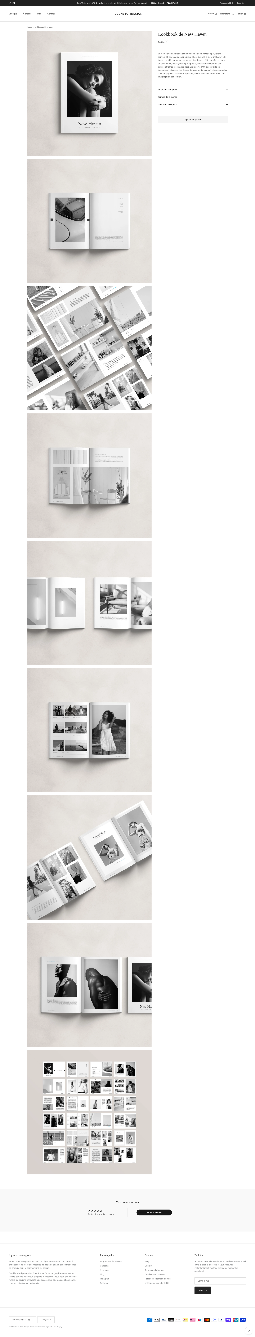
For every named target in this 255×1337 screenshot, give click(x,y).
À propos (27, 14)
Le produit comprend (168, 89)
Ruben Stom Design (21, 1327)
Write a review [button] (154, 1212)
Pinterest (104, 1283)
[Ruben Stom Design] (127, 13)
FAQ (147, 1261)
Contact (51, 14)
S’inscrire (202, 1290)
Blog (39, 14)
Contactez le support (167, 104)
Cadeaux (104, 1266)
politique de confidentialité (157, 1283)
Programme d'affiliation (111, 1261)
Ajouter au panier (193, 119)
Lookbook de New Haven (44, 27)
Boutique (13, 14)
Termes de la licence (167, 97)
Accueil (29, 27)
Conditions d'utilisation (155, 1274)
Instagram (104, 1279)
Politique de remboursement (158, 1279)
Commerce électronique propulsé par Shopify (46, 1327)
